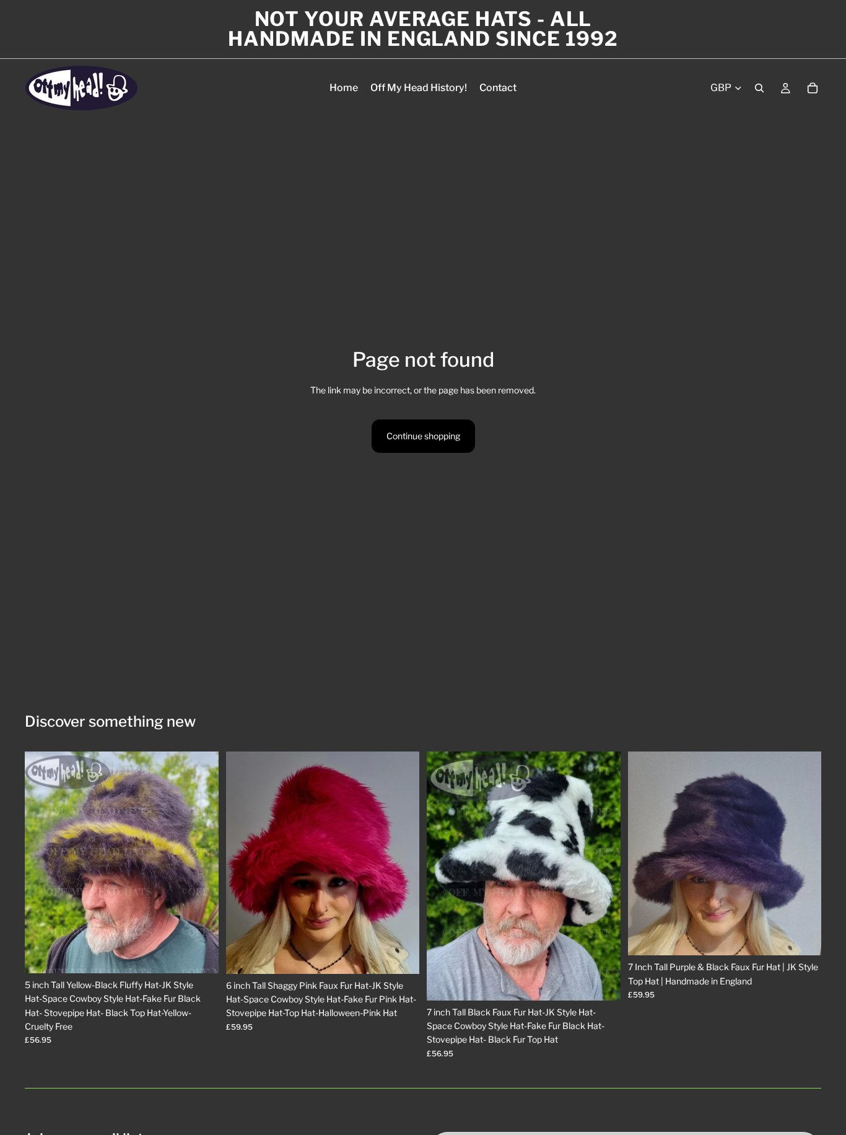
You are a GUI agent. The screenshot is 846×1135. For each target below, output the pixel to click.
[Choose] (199, 954)
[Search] (759, 88)
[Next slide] (200, 862)
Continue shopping (423, 436)
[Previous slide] (43, 862)
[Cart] (812, 88)
